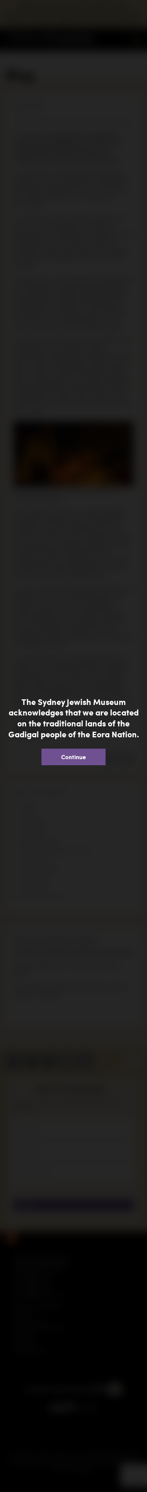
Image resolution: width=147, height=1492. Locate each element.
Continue (73, 756)
